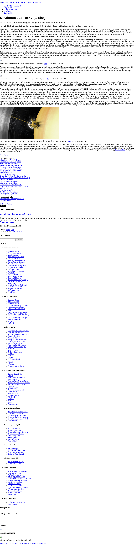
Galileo (10, 355)
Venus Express (13, 350)
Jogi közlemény (23, 543)
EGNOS (11, 354)
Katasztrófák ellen (14, 258)
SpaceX (10, 400)
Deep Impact (12, 392)
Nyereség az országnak (16, 307)
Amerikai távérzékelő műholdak (19, 383)
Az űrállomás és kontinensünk (18, 334)
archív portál (10, 230)
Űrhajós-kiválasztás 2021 (17, 366)
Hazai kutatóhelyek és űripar (18, 305)
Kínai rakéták (12, 441)
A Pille (10, 310)
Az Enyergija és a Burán (16, 477)
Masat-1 (10, 321)
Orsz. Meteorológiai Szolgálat (18, 318)
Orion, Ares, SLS (13, 395)
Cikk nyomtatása (6, 204)
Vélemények (12, 504)
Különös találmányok (15, 276)
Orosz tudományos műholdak (18, 419)
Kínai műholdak (13, 439)
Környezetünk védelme (16, 257)
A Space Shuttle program (16, 377)
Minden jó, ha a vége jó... (16, 463)
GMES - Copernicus (15, 352)
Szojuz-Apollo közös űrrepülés (18, 487)
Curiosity (11, 399)
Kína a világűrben (14, 435)
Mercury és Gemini (14, 484)
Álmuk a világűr (13, 302)
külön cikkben (120, 150)
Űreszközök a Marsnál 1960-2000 (19, 478)
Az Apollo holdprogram (16, 475)
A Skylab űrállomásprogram (17, 480)
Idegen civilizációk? (15, 289)
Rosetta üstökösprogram (16, 309)
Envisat (10, 357)
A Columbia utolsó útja (16, 462)
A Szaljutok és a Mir (15, 473)
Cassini (10, 376)
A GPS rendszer (13, 379)
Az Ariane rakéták (14, 359)
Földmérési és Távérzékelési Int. (19, 316)
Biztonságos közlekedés (16, 262)
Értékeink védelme (14, 269)
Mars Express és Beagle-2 (17, 347)
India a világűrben (14, 428)
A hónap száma (13, 290)
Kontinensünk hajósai (15, 332)
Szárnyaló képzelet (14, 278)
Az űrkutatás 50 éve (15, 491)
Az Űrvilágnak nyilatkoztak (17, 502)
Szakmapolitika (13, 300)
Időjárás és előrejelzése (16, 267)
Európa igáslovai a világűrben (18, 331)
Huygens (11, 348)
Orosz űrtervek (13, 421)
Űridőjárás (11, 292)
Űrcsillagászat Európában (17, 341)
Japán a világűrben (14, 430)
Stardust (11, 386)
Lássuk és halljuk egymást (17, 266)
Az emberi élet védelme (16, 264)
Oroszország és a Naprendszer (18, 417)
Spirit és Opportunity (15, 374)
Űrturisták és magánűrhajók (17, 285)
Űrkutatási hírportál (10, 9)
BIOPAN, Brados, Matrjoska (17, 312)
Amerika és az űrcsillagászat (18, 381)
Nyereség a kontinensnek (17, 343)
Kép (45, 64)
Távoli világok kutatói (15, 281)
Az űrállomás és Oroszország (18, 412)
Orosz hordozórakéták (15, 413)
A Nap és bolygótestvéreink (17, 340)
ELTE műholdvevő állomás (17, 314)
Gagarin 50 (12, 494)
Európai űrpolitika (14, 336)
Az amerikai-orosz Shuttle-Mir (18, 471)
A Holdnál (11, 397)
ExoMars (11, 364)
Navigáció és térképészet (16, 260)
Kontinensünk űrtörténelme (17, 345)
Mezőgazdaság (13, 255)
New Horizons (13, 393)
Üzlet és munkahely (15, 253)
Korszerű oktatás (14, 251)
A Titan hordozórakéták (16, 489)
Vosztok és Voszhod (15, 482)
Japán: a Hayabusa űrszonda (18, 432)
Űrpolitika (11, 273)
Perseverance (13, 404)
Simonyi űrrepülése (14, 319)
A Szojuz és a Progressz (16, 450)
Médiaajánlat (13, 543)
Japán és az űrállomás (16, 434)
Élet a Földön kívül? (15, 287)
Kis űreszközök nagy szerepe (18, 280)
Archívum (7, 11)
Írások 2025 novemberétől (13, 6)
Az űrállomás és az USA (16, 384)
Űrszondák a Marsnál (15, 452)
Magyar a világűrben (15, 485)
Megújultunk (8, 8)
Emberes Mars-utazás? (16, 454)
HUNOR (11, 323)
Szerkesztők (8, 13)
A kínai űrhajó (12, 437)
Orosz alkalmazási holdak (17, 415)
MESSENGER (13, 388)
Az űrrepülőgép (13, 449)
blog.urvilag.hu (17, 231)
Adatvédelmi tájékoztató (37, 543)
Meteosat (11, 361)
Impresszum (4, 543)
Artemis (10, 402)
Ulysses (10, 363)
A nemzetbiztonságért (15, 274)
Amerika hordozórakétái (16, 390)
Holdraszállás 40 (14, 493)
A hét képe (11, 283)
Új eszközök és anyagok (16, 271)
